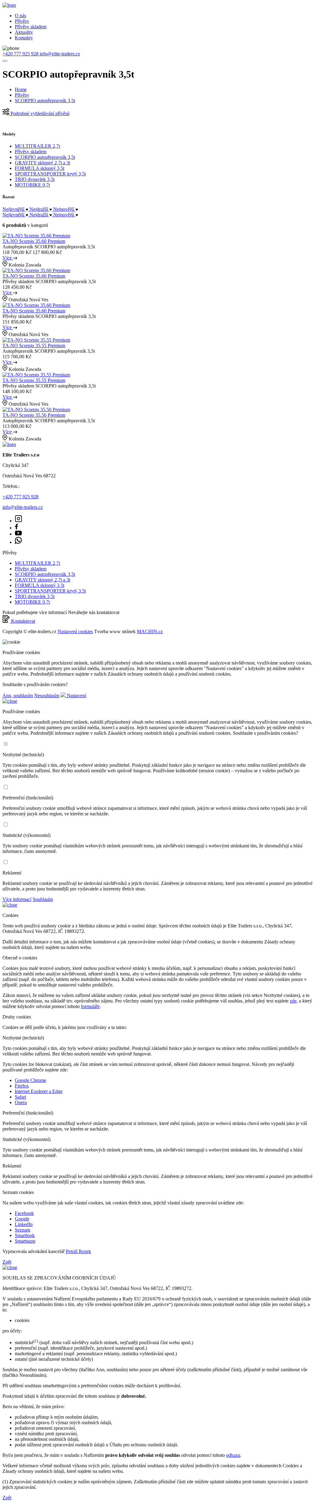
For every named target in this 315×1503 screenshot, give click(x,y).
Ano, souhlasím (17, 695)
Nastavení (76, 695)
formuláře (90, 1006)
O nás (20, 15)
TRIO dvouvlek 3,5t (34, 179)
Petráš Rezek (78, 1251)
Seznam (22, 1229)
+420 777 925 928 (21, 53)
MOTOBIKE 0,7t (32, 184)
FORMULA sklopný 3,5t (39, 168)
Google (22, 1218)
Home (21, 89)
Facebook (24, 1213)
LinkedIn (24, 1224)
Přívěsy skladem (30, 26)
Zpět (6, 1261)
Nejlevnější (14, 209)
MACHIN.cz (150, 631)
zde (293, 1000)
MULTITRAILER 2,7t (37, 146)
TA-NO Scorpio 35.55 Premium (33, 345)
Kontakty (24, 37)
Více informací (16, 899)
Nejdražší (39, 209)
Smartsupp (25, 1241)
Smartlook (25, 1235)
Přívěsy (22, 21)
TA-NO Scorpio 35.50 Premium (33, 415)
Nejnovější (64, 209)
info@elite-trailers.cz (60, 53)
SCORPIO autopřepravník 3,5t (45, 100)
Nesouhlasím (46, 695)
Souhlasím (43, 899)
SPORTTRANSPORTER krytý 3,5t (50, 173)
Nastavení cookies (75, 631)
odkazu (233, 1455)
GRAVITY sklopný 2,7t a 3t (42, 162)
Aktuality (24, 32)
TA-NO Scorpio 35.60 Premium (33, 241)
